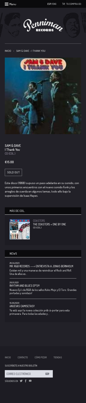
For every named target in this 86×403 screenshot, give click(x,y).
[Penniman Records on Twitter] (21, 381)
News (13, 253)
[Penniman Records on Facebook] (25, 381)
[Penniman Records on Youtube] (30, 381)
